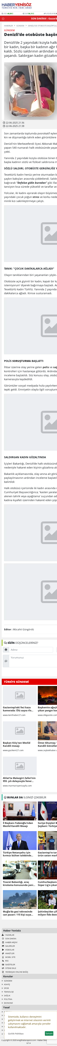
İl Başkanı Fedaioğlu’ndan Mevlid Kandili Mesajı (18, 825)
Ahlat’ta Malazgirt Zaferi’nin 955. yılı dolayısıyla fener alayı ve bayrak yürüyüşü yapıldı (19, 780)
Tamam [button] (49, 1033)
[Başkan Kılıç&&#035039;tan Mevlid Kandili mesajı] (20, 730)
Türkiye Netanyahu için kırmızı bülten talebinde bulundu (17, 854)
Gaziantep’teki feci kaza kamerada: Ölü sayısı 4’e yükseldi (17, 709)
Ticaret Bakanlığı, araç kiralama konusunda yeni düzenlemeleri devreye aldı (18, 884)
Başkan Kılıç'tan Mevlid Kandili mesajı (16, 744)
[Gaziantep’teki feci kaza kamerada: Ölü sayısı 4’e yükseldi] (20, 695)
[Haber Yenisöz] (17, 5)
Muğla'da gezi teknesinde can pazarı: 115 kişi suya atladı (17, 913)
